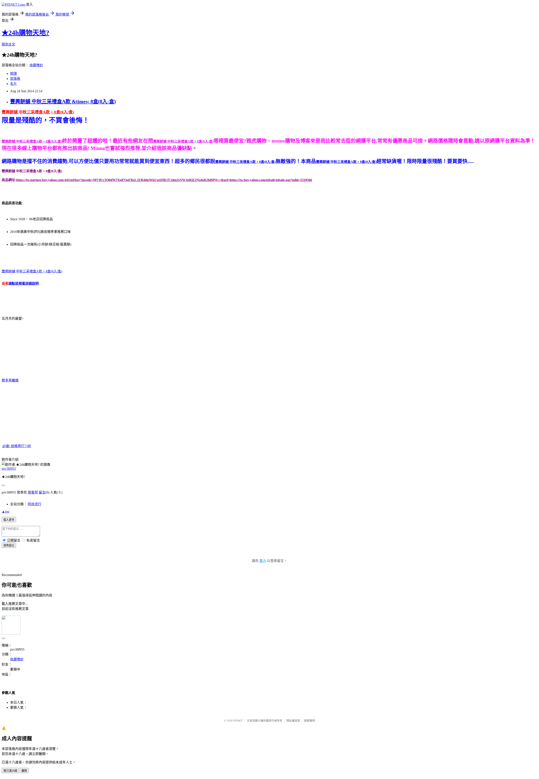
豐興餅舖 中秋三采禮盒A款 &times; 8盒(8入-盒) (63, 101)
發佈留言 (8, 545)
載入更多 (8, 519)
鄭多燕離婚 (10, 380)
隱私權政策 (293, 720)
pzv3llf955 (9, 468)
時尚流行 (34, 504)
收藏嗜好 (36, 65)
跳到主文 (8, 44)
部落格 (15, 78)
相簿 (13, 73)
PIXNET (238, 720)
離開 (24, 770)
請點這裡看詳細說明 (23, 283)
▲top (5, 511)
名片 (13, 83)
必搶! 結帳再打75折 (16, 446)
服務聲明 (309, 720)
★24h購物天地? (25, 32)
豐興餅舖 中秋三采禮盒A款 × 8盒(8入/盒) (32, 271)
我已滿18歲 (10, 770)
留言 (42, 492)
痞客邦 (33, 492)
